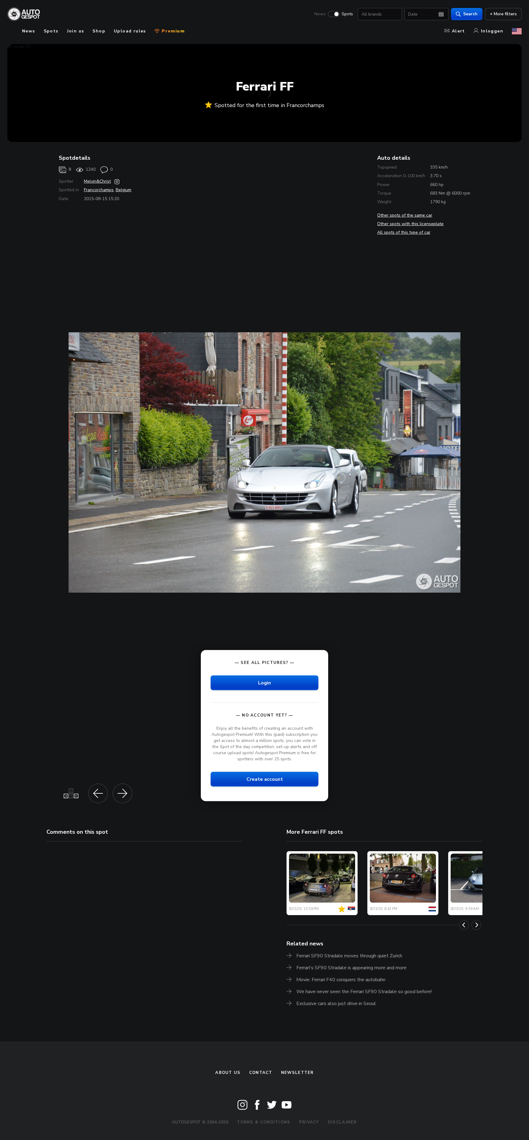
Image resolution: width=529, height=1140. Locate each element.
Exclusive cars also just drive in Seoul (336, 1003)
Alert (458, 31)
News (320, 14)
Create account (264, 779)
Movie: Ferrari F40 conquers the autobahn (340, 979)
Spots (347, 14)
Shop (98, 31)
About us (227, 1072)
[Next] (476, 925)
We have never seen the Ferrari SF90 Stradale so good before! (364, 991)
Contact (260, 1072)
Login (264, 682)
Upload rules (130, 31)
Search (470, 14)
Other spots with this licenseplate (410, 224)
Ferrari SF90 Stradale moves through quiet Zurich (349, 955)
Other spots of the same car (404, 215)
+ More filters (503, 14)
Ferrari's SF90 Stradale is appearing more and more (351, 967)
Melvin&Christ (97, 181)
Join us (75, 31)
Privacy (309, 1122)
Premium (172, 31)
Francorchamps (99, 190)
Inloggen (492, 31)
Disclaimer (342, 1122)
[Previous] (464, 925)
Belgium (123, 190)
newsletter (297, 1072)
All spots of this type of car (403, 232)
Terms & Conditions (263, 1122)
